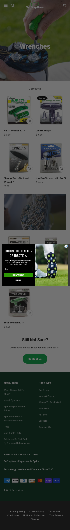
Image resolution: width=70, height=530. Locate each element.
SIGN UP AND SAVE (18, 275)
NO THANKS (18, 280)
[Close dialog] (66, 246)
